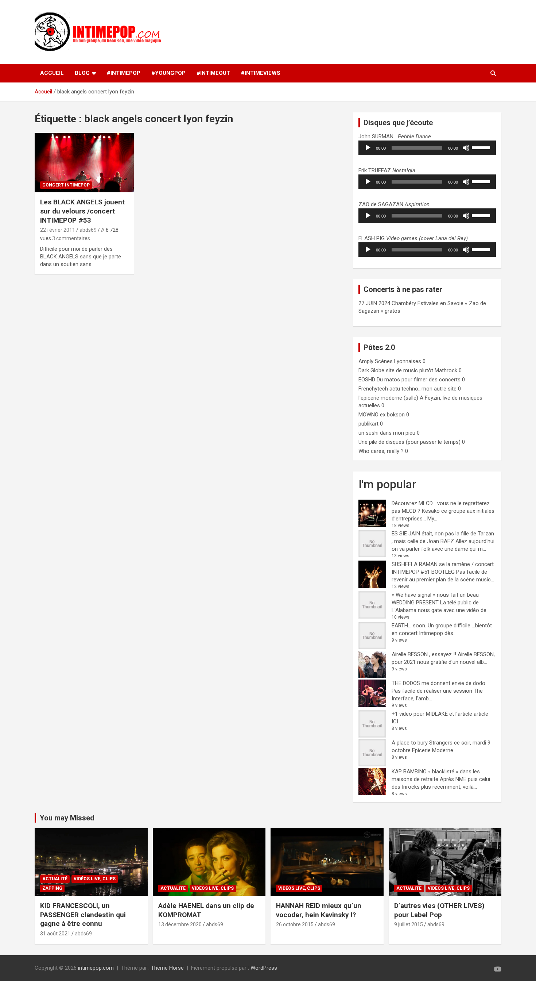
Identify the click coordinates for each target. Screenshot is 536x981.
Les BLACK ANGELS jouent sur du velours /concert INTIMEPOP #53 (82, 211)
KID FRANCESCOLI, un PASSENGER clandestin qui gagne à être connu (83, 914)
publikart (368, 423)
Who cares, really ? (381, 451)
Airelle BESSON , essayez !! (424, 654)
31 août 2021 (55, 933)
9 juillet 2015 (408, 924)
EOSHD (366, 379)
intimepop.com (96, 968)
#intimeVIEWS (260, 73)
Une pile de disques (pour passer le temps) (409, 442)
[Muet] (466, 147)
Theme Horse (167, 968)
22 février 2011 (57, 230)
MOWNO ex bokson (381, 414)
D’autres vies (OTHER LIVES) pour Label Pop (439, 910)
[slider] (482, 147)
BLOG (82, 73)
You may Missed (67, 817)
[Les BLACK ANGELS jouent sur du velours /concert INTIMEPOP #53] (84, 163)
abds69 (88, 230)
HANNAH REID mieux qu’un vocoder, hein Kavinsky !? (318, 910)
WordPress (263, 968)
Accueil (52, 73)
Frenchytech (373, 388)
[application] (427, 148)
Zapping (52, 888)
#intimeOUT (213, 73)
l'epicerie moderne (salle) (388, 398)
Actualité (54, 878)
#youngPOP (168, 73)
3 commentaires (71, 238)
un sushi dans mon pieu (386, 433)
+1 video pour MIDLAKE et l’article (432, 714)
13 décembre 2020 (180, 924)
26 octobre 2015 (295, 924)
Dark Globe (371, 370)
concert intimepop (66, 185)
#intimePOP (123, 73)
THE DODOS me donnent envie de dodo (438, 683)
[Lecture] (368, 147)
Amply (365, 361)
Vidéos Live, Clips (95, 878)
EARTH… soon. (409, 625)
